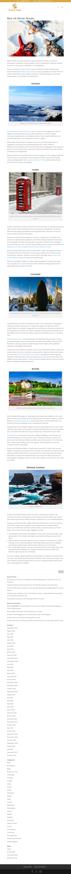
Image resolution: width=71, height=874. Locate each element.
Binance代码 (11, 611)
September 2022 (12, 692)
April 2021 (10, 728)
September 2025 (12, 628)
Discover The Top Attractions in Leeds (29, 611)
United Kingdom (12, 842)
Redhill (9, 814)
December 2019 (12, 752)
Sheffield (10, 817)
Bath (8, 763)
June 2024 (10, 646)
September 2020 (12, 743)
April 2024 (10, 649)
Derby (9, 784)
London (9, 802)
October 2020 (11, 740)
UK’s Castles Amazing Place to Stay (28, 617)
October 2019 (11, 755)
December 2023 (12, 658)
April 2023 (10, 670)
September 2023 (12, 661)
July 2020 (10, 749)
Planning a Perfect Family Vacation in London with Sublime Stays (42, 620)
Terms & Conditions (40, 867)
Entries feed (11, 852)
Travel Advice (11, 829)
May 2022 (10, 704)
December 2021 (12, 719)
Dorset (9, 787)
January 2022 (11, 716)
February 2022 (11, 713)
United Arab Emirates (14, 838)
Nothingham (11, 808)
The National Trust (13, 435)
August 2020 (11, 746)
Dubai (9, 790)
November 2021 (12, 722)
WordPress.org (12, 858)
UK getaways (23, 264)
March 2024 (11, 652)
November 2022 (12, 685)
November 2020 (12, 737)
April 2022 (10, 707)
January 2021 (11, 731)
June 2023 (10, 664)
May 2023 (10, 667)
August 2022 (11, 695)
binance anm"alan (13, 620)
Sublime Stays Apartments (29, 72)
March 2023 (11, 673)
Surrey (9, 826)
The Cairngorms (31, 131)
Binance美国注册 (12, 606)
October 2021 (11, 725)
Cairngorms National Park (35, 160)
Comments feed (12, 855)
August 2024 (11, 643)
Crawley (9, 781)
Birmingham (11, 766)
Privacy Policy (28, 867)
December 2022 (12, 682)
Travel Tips (10, 832)
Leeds (9, 799)
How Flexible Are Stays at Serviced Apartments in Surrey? (25, 599)
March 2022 (11, 710)
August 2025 (11, 631)
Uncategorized (12, 835)
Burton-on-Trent (12, 772)
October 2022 (11, 689)
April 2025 (10, 640)
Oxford (9, 811)
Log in (9, 849)
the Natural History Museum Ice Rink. (39, 247)
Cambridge (10, 775)
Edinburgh (10, 793)
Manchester (11, 805)
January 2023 (11, 679)
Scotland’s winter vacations (16, 131)
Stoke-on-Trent (12, 823)
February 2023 (11, 676)
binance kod (11, 617)
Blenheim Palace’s (17, 339)
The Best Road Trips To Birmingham (39, 614)
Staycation (10, 820)
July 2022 (10, 698)
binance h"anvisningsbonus (16, 614)
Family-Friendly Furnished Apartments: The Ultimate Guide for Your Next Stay (32, 585)
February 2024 (11, 655)
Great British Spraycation (22, 421)
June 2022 (10, 701)
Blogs (9, 769)
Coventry (10, 778)
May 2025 (10, 637)
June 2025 (10, 634)
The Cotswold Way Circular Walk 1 (29, 354)
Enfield (9, 796)
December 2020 (12, 734)
